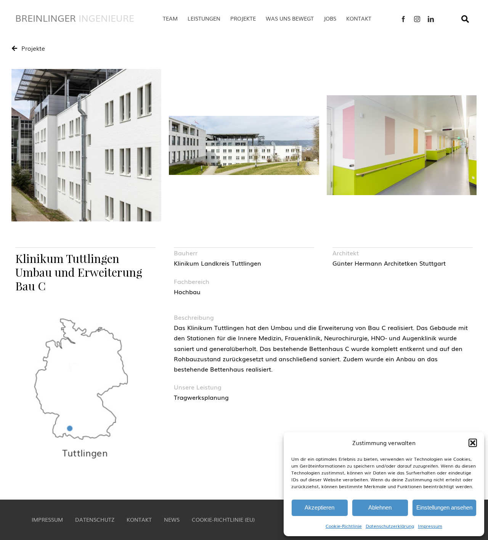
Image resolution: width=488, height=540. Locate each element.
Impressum (430, 525)
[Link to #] (465, 19)
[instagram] (417, 19)
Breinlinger (74, 17)
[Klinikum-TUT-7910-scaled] (402, 145)
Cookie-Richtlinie (344, 525)
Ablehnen (380, 507)
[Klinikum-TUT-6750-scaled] (86, 145)
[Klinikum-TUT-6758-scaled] (244, 145)
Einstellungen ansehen (444, 507)
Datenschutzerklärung (390, 525)
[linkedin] (431, 19)
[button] (473, 443)
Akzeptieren (319, 507)
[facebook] (403, 19)
